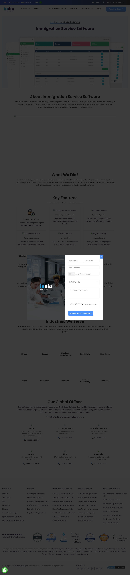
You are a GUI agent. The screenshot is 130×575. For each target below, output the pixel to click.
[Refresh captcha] (83, 304)
